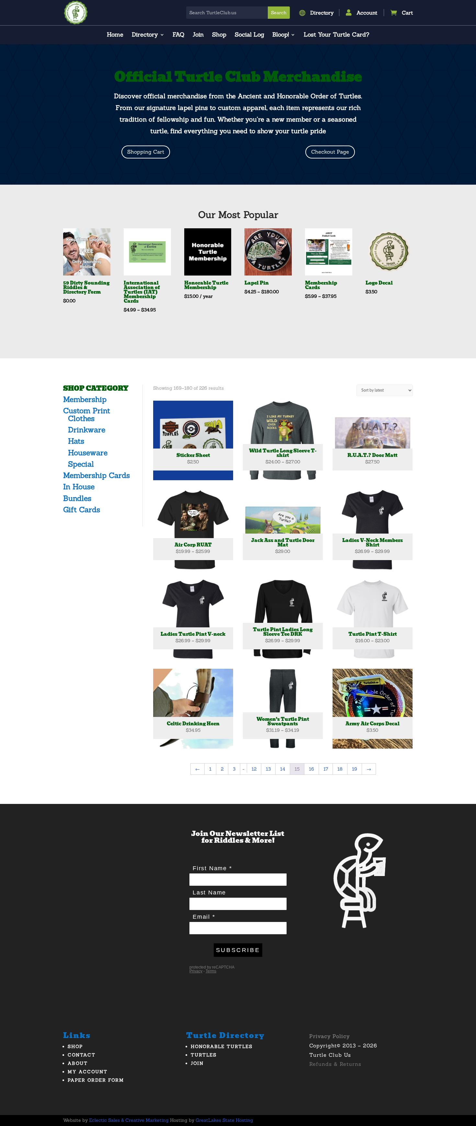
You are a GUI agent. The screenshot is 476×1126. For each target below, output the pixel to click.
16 (311, 769)
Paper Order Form (96, 1080)
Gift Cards (81, 509)
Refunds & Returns (335, 1064)
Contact (82, 1055)
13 (268, 769)
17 (325, 769)
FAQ (178, 35)
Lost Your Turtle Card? (336, 35)
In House (79, 486)
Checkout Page (330, 151)
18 (340, 769)
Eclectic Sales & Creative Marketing (129, 1120)
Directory (145, 35)
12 (254, 769)
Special (81, 464)
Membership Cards (96, 475)
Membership (85, 399)
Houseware (88, 452)
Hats (76, 441)
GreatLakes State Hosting (224, 1120)
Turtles (204, 1055)
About (78, 1063)
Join (198, 35)
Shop (219, 35)
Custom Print (86, 410)
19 (354, 769)
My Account (88, 1072)
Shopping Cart (145, 151)
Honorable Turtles (222, 1046)
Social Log (249, 35)
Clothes (81, 418)
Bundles (77, 498)
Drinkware (86, 429)
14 (282, 769)
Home (115, 35)
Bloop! (280, 35)
